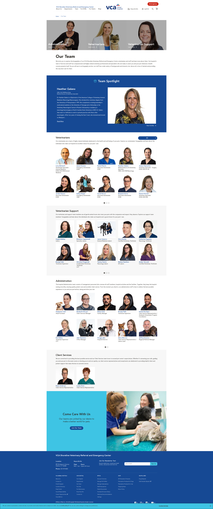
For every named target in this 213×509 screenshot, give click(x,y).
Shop (99, 9)
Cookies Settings (163, 506)
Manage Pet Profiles (102, 481)
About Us (59, 9)
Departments (68, 9)
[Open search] (153, 9)
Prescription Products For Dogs (125, 481)
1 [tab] (104, 203)
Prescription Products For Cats (125, 484)
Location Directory (60, 486)
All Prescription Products (124, 478)
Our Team (79, 484)
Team (76, 9)
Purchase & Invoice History (103, 491)
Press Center (59, 489)
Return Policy (121, 489)
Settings (99, 497)
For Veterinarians (81, 489)
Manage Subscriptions (102, 484)
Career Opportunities (61, 495)
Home (57, 16)
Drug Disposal (142, 478)
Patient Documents (102, 489)
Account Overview (101, 478)
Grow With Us (59, 497)
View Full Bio (150, 125)
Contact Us (58, 481)
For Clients (92, 9)
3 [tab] (108, 203)
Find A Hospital (59, 484)
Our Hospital (80, 478)
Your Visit (79, 486)
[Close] (210, 506)
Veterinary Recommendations (104, 494)
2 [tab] (106, 203)
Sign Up (153, 464)
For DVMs (83, 9)
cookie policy (65, 505)
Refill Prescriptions (101, 486)
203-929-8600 (64, 469)
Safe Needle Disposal (144, 482)
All (147, 138)
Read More (60, 121)
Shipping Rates (122, 486)
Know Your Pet (80, 491)
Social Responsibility (61, 491)
